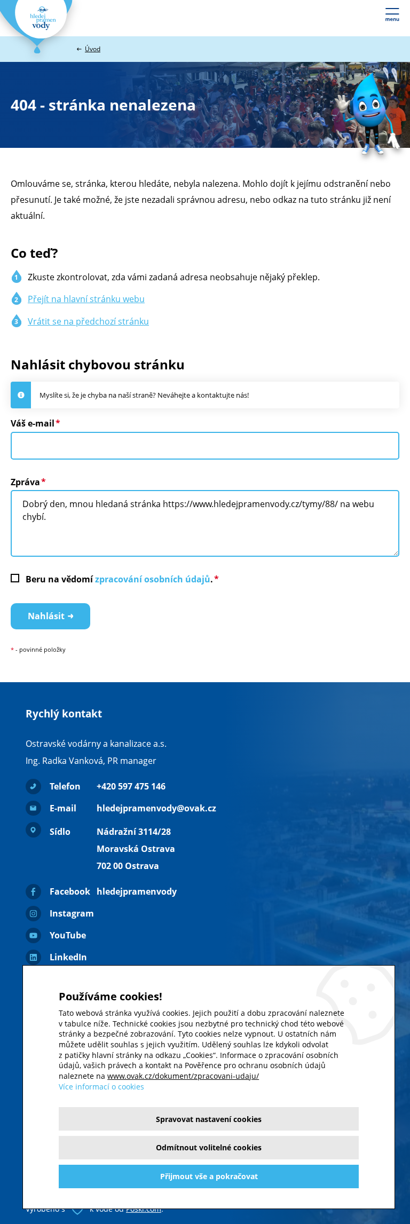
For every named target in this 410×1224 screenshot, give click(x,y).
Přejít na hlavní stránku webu (86, 299)
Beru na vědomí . (119, 579)
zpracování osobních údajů (152, 579)
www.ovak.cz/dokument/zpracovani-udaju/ (183, 1076)
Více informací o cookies (101, 1086)
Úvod (92, 48)
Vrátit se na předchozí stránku (88, 321)
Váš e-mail (32, 423)
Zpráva (25, 482)
